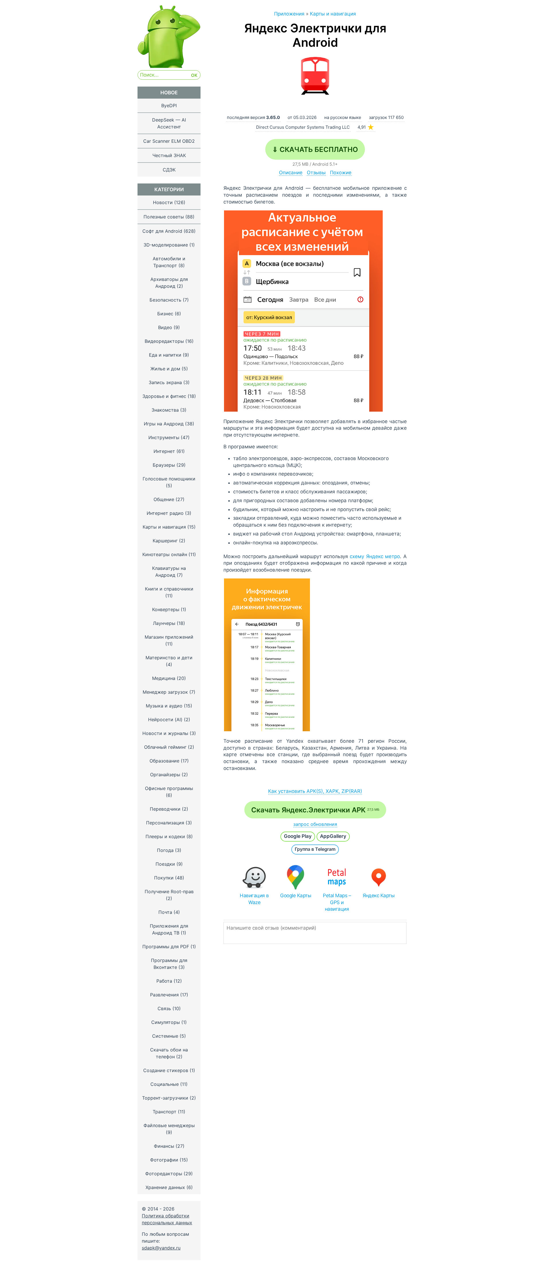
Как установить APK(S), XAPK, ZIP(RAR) (315, 791)
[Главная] (169, 66)
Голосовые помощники (169, 479)
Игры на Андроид (164, 424)
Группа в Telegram (315, 849)
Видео (165, 327)
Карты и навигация (164, 527)
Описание (290, 172)
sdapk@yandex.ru (161, 1248)
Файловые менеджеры (169, 1125)
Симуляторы (165, 1022)
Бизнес (165, 313)
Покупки (164, 878)
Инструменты (163, 437)
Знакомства (165, 410)
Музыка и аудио (164, 706)
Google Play (298, 836)
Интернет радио (165, 513)
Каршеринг (165, 540)
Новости (163, 202)
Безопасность (165, 300)
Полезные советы (164, 217)
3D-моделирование (166, 245)
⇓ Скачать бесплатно (315, 149)
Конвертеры (165, 609)
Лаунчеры (164, 623)
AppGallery (333, 836)
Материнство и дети (169, 657)
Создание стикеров (165, 1070)
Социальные (164, 1084)
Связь (164, 1008)
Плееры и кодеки (165, 836)
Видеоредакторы (164, 341)
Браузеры (164, 465)
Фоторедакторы (163, 1173)
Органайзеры (165, 774)
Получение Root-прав (169, 891)
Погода (165, 850)
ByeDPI (169, 105)
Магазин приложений (169, 637)
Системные (165, 1036)
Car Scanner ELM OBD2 (169, 141)
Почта (165, 912)
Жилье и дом (165, 369)
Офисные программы (169, 788)
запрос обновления (315, 824)
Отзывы (316, 172)
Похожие (340, 172)
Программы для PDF (165, 946)
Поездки (165, 864)
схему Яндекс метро (375, 556)
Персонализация (165, 823)
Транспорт (164, 1112)
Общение (164, 499)
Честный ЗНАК (169, 155)
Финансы (164, 1146)
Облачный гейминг (165, 747)
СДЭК (169, 170)
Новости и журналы (165, 733)
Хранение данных (165, 1187)
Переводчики (165, 809)
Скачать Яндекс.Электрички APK (315, 810)
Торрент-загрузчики (165, 1098)
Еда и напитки (165, 355)
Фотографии (164, 1160)
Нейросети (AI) (165, 719)
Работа (164, 981)
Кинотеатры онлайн (164, 554)
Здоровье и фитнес (164, 396)
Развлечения (164, 995)
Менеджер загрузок (165, 692)
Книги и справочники (169, 589)
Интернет (164, 451)
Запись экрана (165, 382)
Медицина (163, 678)
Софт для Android (162, 231)
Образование (164, 761)
